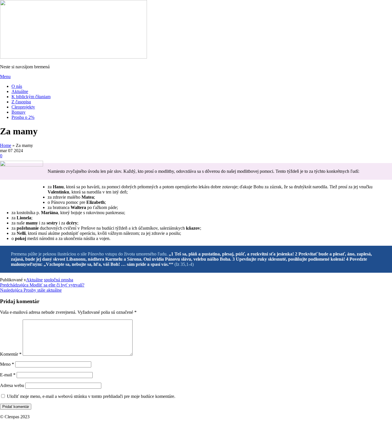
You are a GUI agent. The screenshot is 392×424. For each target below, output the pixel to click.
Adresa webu (12, 385)
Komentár (11, 354)
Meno (7, 364)
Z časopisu (21, 101)
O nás (16, 86)
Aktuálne (19, 91)
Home (5, 145)
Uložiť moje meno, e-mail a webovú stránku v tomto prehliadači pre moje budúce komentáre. (91, 396)
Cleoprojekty (23, 106)
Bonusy (18, 112)
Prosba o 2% (22, 117)
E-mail (7, 374)
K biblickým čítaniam (31, 96)
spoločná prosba (58, 279)
